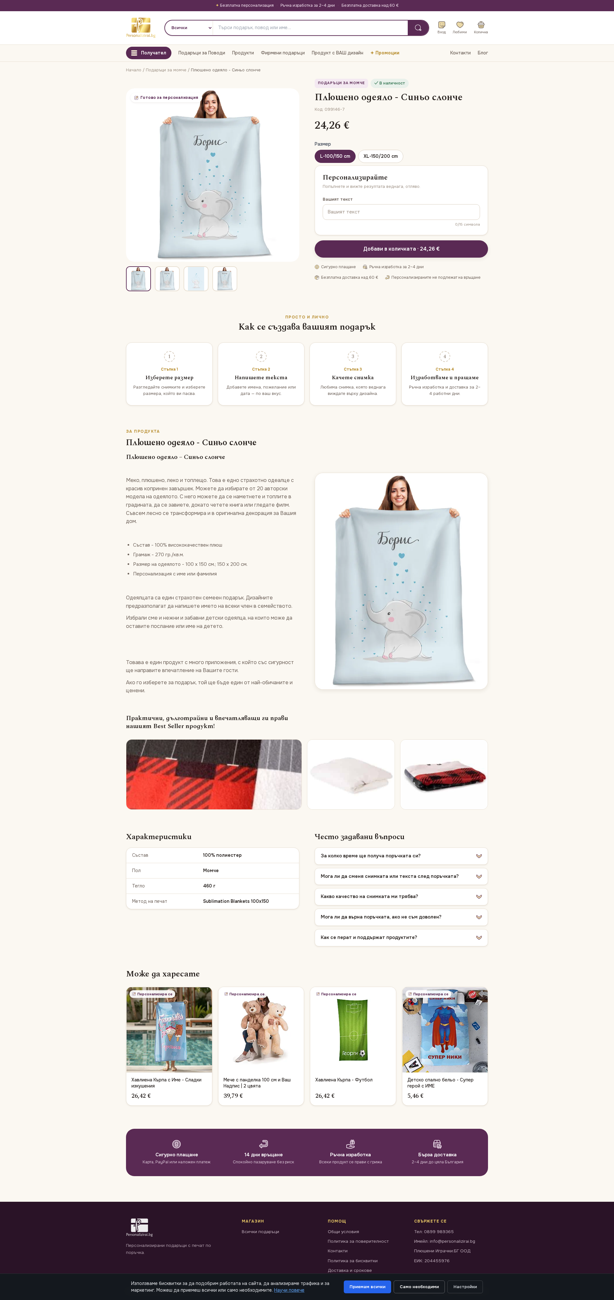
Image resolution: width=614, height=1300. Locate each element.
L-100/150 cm (335, 156)
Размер (323, 144)
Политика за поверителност (358, 1241)
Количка (481, 32)
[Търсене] (418, 27)
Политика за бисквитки (353, 1261)
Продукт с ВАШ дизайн (337, 53)
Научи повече (289, 1290)
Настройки (465, 1286)
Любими (460, 32)
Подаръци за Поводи (201, 53)
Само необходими (419, 1286)
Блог (483, 53)
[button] (401, 856)
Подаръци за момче (167, 70)
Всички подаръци (260, 1231)
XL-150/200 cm (381, 156)
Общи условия (343, 1231)
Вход (441, 32)
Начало (133, 70)
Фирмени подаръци (283, 53)
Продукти (243, 53)
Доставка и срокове (350, 1270)
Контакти (460, 53)
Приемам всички (367, 1286)
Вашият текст (338, 199)
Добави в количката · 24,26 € (401, 248)
